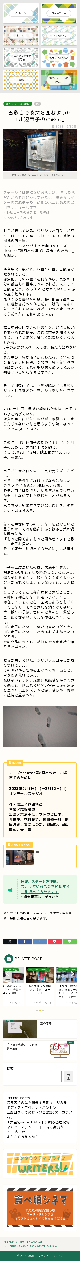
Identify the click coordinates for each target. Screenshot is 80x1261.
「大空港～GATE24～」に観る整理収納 (38, 1122)
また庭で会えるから (23, 1137)
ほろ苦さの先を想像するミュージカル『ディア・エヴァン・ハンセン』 (37, 1105)
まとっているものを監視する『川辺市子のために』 (45, 889)
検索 (10, 1068)
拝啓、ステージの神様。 (18, 103)
